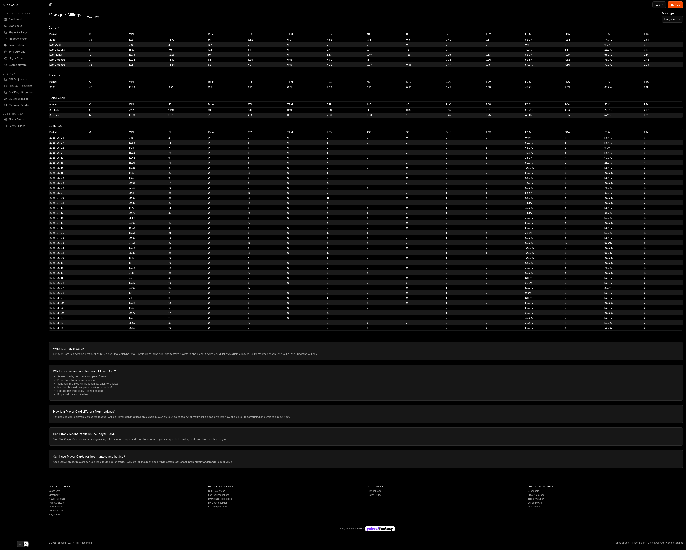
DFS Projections (216, 491)
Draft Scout (54, 495)
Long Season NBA (17, 13)
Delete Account (656, 542)
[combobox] (25, 65)
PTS (250, 34)
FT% (607, 34)
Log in (659, 4)
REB (329, 34)
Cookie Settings (674, 542)
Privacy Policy (638, 542)
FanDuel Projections (218, 495)
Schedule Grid (56, 510)
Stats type (668, 13)
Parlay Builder (375, 495)
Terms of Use (621, 542)
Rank (211, 34)
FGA (567, 34)
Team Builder (56, 506)
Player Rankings (57, 498)
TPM (290, 34)
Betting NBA (13, 113)
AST (369, 34)
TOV (488, 34)
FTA (646, 34)
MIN (131, 34)
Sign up (675, 4)
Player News (55, 514)
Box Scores (534, 506)
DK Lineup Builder (217, 502)
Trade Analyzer (56, 502)
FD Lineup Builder (217, 506)
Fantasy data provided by (350, 528)
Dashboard (54, 491)
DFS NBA (9, 73)
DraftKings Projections (220, 498)
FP (170, 34)
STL (408, 34)
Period (53, 34)
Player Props (374, 491)
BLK (448, 34)
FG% (528, 34)
